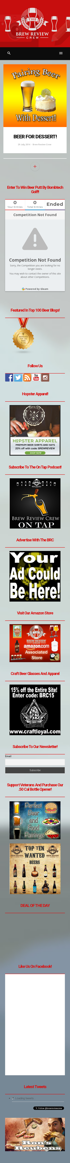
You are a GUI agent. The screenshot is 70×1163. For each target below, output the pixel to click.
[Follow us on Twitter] (18, 377)
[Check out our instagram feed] (45, 377)
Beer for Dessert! (35, 136)
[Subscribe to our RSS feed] (27, 377)
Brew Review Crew (42, 144)
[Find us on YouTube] (36, 377)
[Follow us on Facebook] (9, 377)
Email (8, 756)
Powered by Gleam (36, 288)
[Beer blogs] (23, 336)
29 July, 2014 (24, 144)
